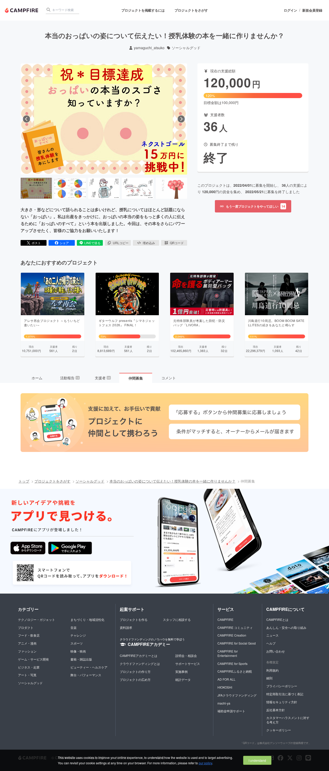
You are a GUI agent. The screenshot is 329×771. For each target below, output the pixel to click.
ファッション (27, 651)
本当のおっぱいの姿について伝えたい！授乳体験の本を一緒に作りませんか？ (172, 481)
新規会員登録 (312, 10)
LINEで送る (92, 243)
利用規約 (272, 670)
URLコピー (121, 243)
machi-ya (223, 703)
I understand (257, 760)
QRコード (177, 243)
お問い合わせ (275, 651)
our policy (205, 763)
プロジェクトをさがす (191, 10)
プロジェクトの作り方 (135, 671)
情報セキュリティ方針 (281, 702)
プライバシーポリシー (281, 686)
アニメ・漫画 (27, 643)
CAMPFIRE (225, 619)
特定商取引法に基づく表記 (284, 694)
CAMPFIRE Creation (231, 635)
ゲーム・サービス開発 (33, 659)
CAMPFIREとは (277, 619)
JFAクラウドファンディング (237, 695)
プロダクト (25, 627)
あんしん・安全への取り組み (286, 627)
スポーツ (76, 643)
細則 (269, 678)
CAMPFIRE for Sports (232, 663)
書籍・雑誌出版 (81, 659)
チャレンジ (78, 635)
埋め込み (149, 243)
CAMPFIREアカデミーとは (138, 655)
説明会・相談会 (186, 655)
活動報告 (69, 377)
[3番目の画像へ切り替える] (104, 188)
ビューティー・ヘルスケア (88, 667)
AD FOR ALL (226, 679)
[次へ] (181, 119)
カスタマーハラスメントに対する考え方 (287, 719)
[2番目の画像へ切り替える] (70, 188)
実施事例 (181, 671)
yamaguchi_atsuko (149, 47)
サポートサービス (187, 663)
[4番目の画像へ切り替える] (137, 188)
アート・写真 (27, 675)
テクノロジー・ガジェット (36, 619)
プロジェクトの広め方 (135, 679)
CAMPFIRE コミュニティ (235, 627)
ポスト (36, 243)
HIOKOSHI (224, 687)
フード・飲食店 (29, 635)
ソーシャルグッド (186, 47)
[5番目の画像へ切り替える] (171, 188)
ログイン (290, 10)
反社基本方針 (275, 710)
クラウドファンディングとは (140, 663)
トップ (24, 481)
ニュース (272, 635)
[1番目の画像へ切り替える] (36, 188)
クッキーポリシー (278, 730)
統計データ (183, 679)
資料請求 (126, 627)
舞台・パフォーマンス (85, 675)
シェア (64, 243)
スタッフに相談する (177, 619)
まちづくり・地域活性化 (87, 619)
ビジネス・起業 (29, 667)
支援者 (102, 377)
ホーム (37, 377)
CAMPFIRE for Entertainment (227, 653)
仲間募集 (136, 378)
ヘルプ (271, 643)
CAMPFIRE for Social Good (236, 643)
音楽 (73, 627)
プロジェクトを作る (134, 619)
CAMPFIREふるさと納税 (234, 671)
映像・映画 (78, 651)
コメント (168, 377)
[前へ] (26, 119)
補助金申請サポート (231, 711)
